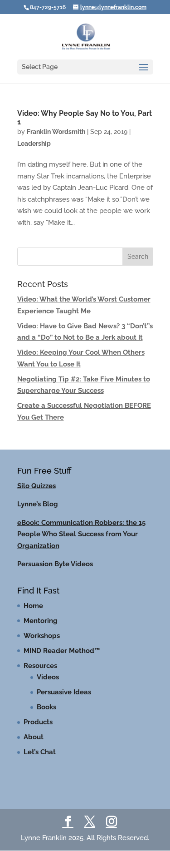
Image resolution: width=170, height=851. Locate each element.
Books (46, 707)
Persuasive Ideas (64, 692)
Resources (40, 666)
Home (33, 606)
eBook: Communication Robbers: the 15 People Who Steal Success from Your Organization (81, 534)
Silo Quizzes (36, 486)
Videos (48, 677)
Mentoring (41, 621)
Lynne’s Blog (37, 504)
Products (38, 722)
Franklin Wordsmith (56, 131)
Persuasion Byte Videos (55, 564)
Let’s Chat (40, 752)
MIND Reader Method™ (62, 651)
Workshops (42, 636)
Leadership (34, 143)
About (34, 737)
